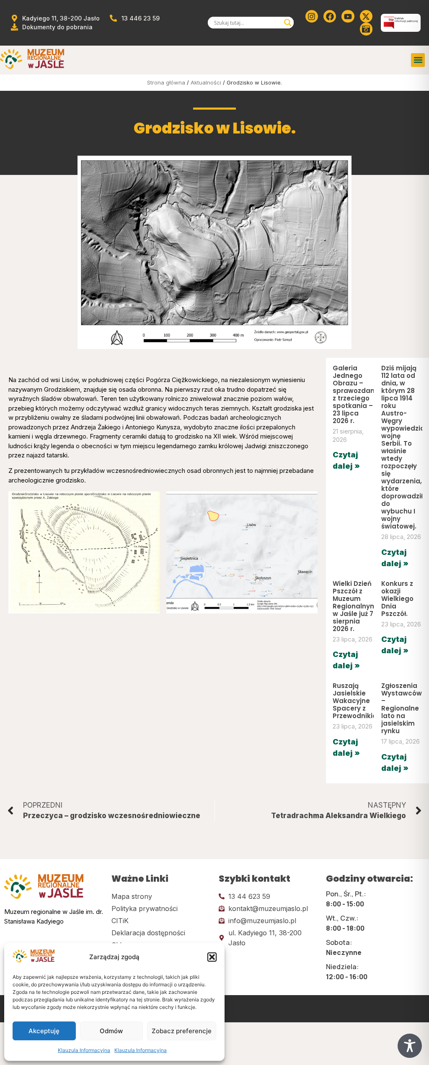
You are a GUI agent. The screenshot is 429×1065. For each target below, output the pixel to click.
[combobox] (247, 22)
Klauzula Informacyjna (84, 1050)
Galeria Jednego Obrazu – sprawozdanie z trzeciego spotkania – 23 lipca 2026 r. (356, 394)
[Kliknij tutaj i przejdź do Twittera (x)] (366, 16)
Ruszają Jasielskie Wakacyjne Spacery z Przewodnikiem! (359, 700)
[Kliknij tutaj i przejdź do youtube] (347, 16)
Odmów (111, 1031)
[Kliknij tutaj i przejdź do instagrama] (311, 16)
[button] (212, 957)
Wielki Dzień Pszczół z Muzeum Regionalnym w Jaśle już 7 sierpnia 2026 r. (355, 606)
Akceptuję (43, 1031)
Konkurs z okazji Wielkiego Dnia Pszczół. (397, 598)
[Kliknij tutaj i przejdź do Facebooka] (329, 16)
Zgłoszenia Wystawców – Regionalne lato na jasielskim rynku (401, 708)
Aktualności (206, 82)
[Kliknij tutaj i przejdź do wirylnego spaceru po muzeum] (366, 29)
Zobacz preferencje (182, 1031)
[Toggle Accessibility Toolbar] (410, 1046)
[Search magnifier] (288, 22)
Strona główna (166, 82)
